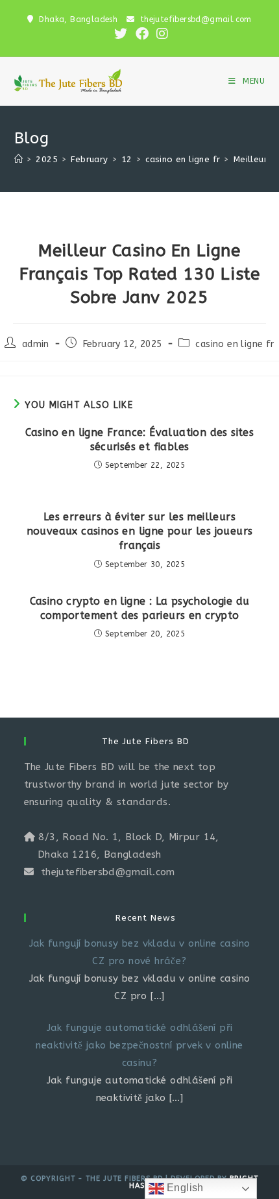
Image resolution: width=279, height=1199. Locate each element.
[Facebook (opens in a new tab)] (142, 33)
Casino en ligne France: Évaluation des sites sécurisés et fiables (139, 439)
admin (35, 344)
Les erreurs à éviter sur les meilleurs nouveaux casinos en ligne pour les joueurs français (140, 531)
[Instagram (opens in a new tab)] (160, 33)
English (184, 1187)
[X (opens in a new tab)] (120, 33)
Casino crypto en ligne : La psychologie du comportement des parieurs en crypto (140, 608)
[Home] (18, 159)
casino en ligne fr (234, 344)
